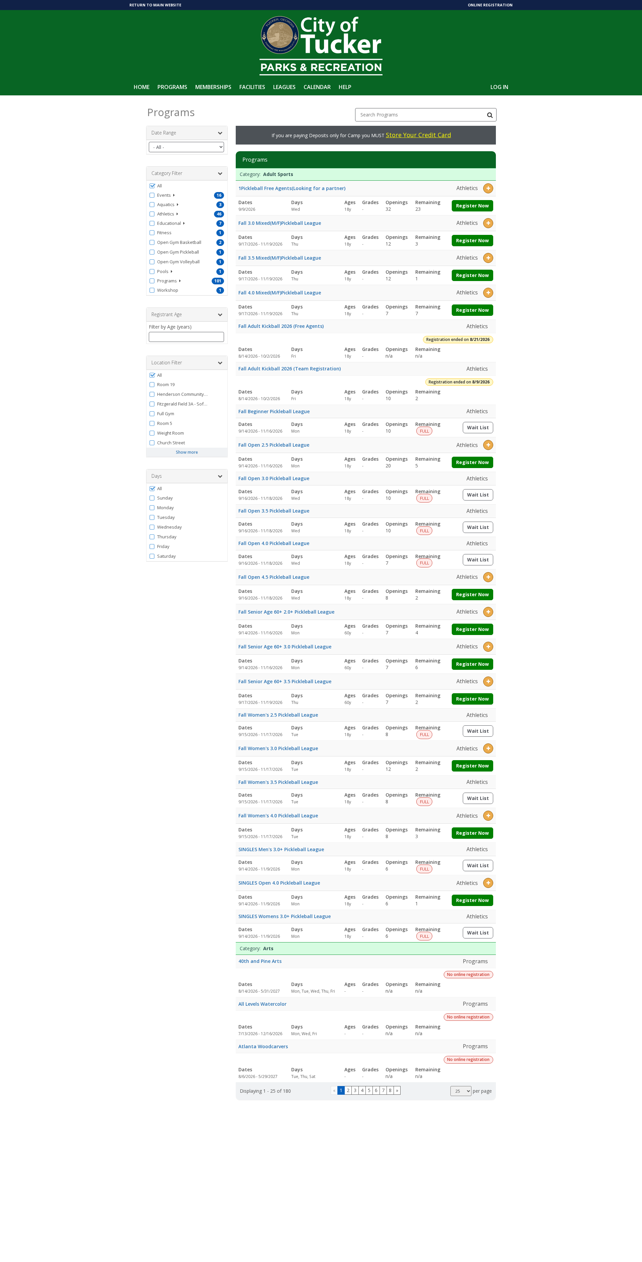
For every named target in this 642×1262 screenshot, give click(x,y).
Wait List (480, 428)
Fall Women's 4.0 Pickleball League (278, 815)
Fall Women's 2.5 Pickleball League (278, 715)
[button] (186, 186)
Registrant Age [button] (166, 314)
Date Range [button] (163, 132)
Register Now (472, 205)
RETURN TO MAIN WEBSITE (155, 4)
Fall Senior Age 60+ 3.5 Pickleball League (284, 681)
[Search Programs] (490, 114)
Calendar (317, 87)
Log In (499, 87)
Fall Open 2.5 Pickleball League (273, 445)
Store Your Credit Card (418, 135)
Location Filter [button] (166, 362)
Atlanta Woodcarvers (263, 1046)
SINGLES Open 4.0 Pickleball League (279, 883)
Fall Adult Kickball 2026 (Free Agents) (281, 326)
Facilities (252, 87)
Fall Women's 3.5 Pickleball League (278, 782)
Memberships (213, 87)
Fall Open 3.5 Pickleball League (273, 511)
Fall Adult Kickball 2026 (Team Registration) (289, 368)
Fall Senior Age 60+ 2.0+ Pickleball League (286, 612)
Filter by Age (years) (170, 327)
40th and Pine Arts (260, 961)
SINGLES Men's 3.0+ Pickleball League (281, 849)
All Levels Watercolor (262, 1004)
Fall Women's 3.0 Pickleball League (278, 748)
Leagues (284, 87)
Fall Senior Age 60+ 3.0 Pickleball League (284, 646)
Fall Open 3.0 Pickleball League (273, 478)
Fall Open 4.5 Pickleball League (273, 577)
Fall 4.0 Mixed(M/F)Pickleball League (279, 292)
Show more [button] (187, 452)
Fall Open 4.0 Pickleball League (273, 543)
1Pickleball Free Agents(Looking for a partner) (291, 188)
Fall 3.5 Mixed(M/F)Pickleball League (279, 258)
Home (141, 87)
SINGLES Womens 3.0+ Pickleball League (284, 916)
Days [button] (156, 476)
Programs (172, 87)
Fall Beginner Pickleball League (274, 411)
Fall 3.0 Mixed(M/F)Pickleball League (279, 223)
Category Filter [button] (166, 173)
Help (345, 87)
